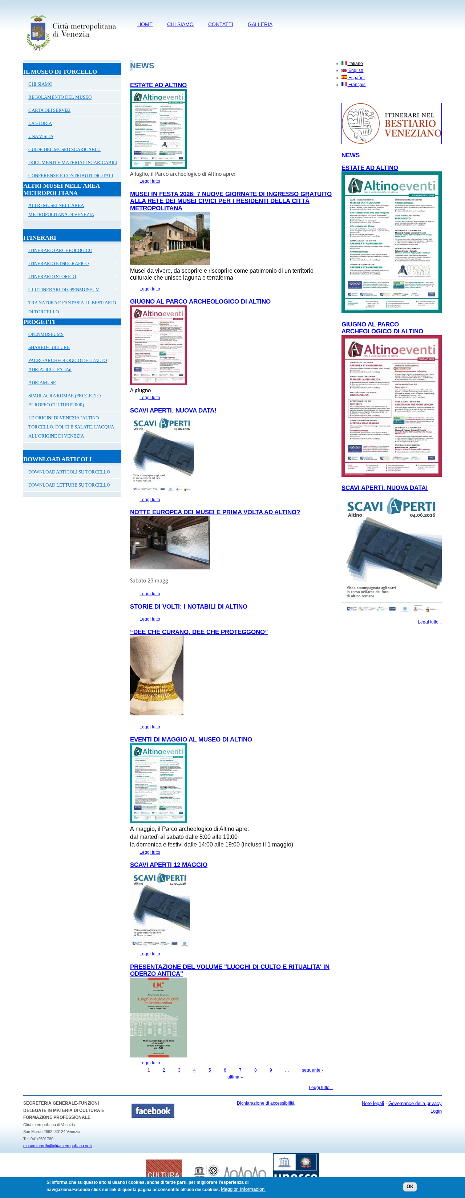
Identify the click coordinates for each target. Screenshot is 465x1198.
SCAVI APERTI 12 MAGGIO (168, 864)
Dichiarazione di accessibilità (266, 1103)
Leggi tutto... (321, 1087)
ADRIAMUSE (42, 382)
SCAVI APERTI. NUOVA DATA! (173, 410)
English (355, 70)
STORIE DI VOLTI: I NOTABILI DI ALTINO (188, 606)
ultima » (235, 1077)
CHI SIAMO (180, 24)
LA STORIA (40, 123)
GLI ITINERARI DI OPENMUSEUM (61, 290)
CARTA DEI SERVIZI (49, 110)
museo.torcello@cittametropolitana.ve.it (57, 1146)
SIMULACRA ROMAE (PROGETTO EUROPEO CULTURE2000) (64, 400)
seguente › (312, 1070)
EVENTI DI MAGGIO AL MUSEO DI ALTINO (191, 739)
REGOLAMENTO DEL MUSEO (60, 97)
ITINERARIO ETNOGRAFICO (56, 264)
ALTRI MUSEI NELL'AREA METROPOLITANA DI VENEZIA (61, 210)
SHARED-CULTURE (49, 347)
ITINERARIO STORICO (49, 277)
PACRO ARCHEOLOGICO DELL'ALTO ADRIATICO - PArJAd (67, 365)
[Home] (71, 52)
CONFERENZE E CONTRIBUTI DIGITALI (70, 175)
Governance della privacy (415, 1103)
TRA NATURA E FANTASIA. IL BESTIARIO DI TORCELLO (72, 307)
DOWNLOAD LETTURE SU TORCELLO (69, 485)
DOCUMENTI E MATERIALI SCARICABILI (72, 162)
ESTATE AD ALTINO (158, 85)
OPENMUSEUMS (46, 334)
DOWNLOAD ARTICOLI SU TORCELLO (69, 472)
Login (436, 1111)
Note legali (373, 1103)
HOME (145, 24)
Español (356, 77)
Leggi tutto (150, 181)
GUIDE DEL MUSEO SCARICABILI (64, 149)
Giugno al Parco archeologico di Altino (200, 301)
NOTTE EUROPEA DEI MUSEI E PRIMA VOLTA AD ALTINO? (215, 512)
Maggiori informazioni (243, 1189)
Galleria (260, 24)
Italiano (355, 63)
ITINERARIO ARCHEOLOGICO (57, 251)
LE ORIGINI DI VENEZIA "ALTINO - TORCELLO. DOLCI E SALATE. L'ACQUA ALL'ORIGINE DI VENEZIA (71, 427)
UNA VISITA (40, 136)
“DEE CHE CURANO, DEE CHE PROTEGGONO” (199, 632)
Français (356, 84)
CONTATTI (220, 24)
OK (410, 1187)
